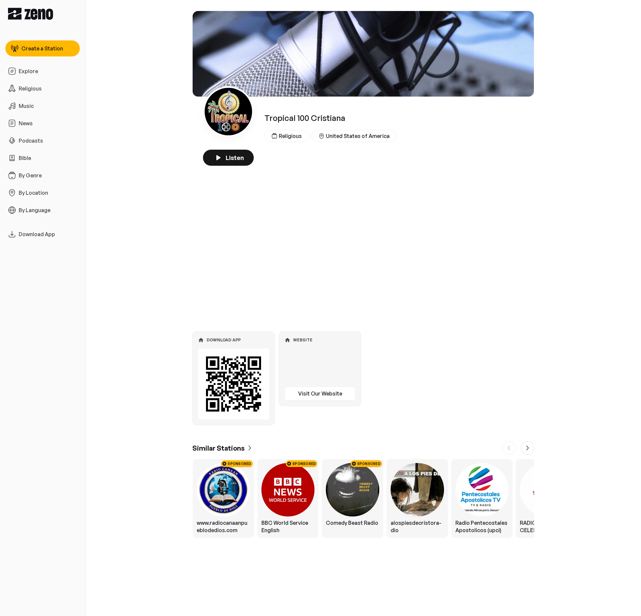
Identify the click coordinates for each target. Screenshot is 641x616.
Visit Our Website (320, 393)
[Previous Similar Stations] (508, 448)
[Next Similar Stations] (527, 448)
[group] (363, 498)
